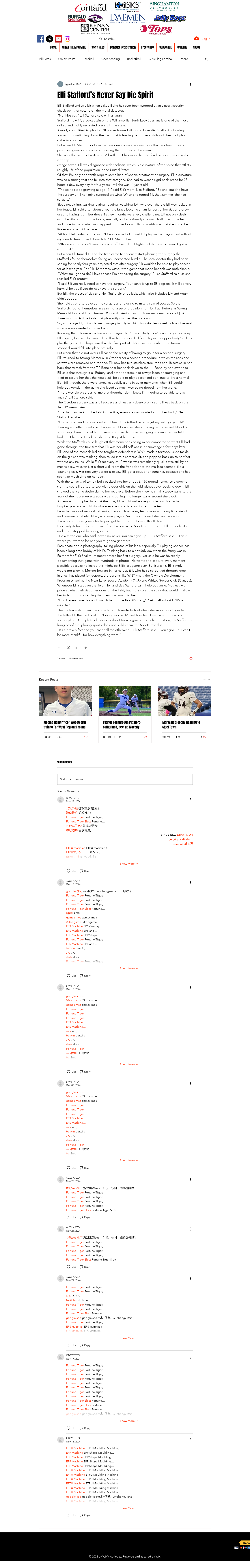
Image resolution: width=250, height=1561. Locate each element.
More (184, 59)
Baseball (88, 59)
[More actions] (190, 84)
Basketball (134, 59)
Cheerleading (110, 59)
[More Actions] (190, 800)
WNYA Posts (66, 59)
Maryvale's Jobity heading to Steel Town (181, 725)
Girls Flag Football (160, 59)
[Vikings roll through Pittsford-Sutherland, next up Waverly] (125, 701)
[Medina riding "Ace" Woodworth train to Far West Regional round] (65, 701)
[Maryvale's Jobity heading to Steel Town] (184, 701)
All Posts (45, 59)
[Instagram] (67, 39)
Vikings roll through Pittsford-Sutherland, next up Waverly (122, 725)
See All (207, 679)
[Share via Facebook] (59, 647)
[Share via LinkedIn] (77, 647)
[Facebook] (40, 39)
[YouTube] (58, 39)
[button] (206, 59)
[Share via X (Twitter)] (68, 647)
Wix (158, 1556)
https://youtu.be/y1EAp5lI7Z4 (117, 1551)
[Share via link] (86, 647)
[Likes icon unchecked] (68, 871)
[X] (49, 39)
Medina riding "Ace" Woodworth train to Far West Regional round (65, 725)
